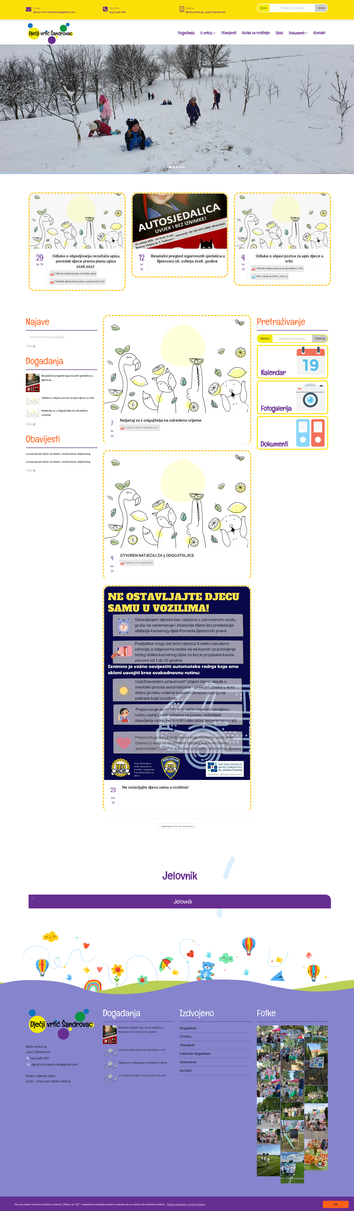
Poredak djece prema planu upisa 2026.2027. (80, 281)
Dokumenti (297, 32)
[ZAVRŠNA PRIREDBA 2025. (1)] (316, 1121)
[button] (185, 1204)
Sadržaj (321, 8)
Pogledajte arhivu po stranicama (177, 826)
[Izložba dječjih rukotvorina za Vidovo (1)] (268, 1088)
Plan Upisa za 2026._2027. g (272, 276)
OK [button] (336, 1204)
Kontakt (319, 32)
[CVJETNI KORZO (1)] (316, 1094)
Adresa (190, 8)
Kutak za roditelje (256, 32)
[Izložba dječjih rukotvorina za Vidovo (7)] (316, 1034)
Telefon (114, 8)
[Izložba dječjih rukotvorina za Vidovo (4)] (316, 1064)
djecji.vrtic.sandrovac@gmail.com (54, 12)
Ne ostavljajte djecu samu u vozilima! (155, 787)
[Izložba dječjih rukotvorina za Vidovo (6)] (292, 1054)
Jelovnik (182, 901)
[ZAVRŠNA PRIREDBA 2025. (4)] (292, 1136)
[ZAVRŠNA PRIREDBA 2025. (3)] (268, 1136)
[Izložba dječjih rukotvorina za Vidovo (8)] (292, 1032)
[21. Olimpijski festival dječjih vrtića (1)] (292, 1167)
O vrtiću (206, 32)
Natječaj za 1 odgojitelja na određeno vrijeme (161, 420)
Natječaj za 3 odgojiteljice (139, 562)
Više (29, 346)
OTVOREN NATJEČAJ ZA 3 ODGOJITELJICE (157, 555)
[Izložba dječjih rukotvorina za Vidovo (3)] (268, 1070)
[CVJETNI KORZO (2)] (292, 1111)
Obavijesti (228, 32)
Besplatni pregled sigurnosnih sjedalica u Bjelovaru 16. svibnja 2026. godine (188, 259)
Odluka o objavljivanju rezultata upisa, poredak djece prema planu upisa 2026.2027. (86, 261)
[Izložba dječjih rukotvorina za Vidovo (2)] (292, 1086)
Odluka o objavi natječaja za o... (142, 427)
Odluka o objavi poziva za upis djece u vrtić (289, 259)
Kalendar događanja (195, 1053)
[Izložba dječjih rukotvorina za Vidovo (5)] (268, 1052)
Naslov (263, 8)
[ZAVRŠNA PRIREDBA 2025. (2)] (316, 1154)
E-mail (37, 8)
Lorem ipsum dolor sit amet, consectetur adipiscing (58, 453)
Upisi (279, 32)
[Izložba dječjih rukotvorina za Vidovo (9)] (268, 1034)
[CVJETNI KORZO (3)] (268, 1112)
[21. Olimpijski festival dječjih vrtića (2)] (268, 1160)
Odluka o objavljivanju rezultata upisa (75, 273)
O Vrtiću (185, 1036)
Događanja (186, 32)
